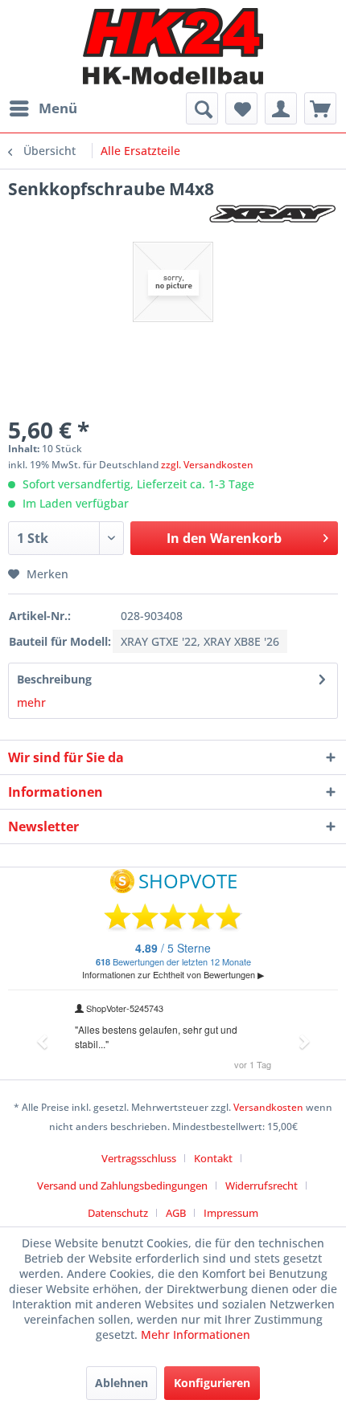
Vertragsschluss (138, 1158)
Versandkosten (268, 1107)
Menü (58, 108)
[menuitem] (42, 108)
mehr (31, 702)
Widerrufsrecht (261, 1185)
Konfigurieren (212, 1382)
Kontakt (213, 1158)
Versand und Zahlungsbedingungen (122, 1185)
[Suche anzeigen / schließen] (202, 108)
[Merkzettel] (241, 108)
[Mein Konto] (281, 108)
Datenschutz (118, 1213)
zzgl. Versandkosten (207, 464)
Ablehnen (121, 1382)
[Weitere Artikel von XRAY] (273, 214)
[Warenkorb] (320, 108)
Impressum (231, 1213)
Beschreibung (54, 679)
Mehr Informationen (195, 1334)
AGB (176, 1213)
